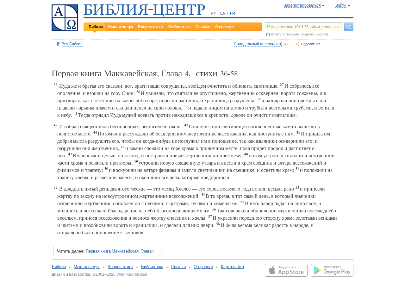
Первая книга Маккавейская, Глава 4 (120, 251)
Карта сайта (232, 266)
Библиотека (179, 27)
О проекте (224, 27)
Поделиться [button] (310, 44)
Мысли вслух (120, 27)
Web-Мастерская (131, 274)
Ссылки (203, 27)
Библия (96, 27)
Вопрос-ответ (151, 27)
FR (232, 13)
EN (223, 13)
